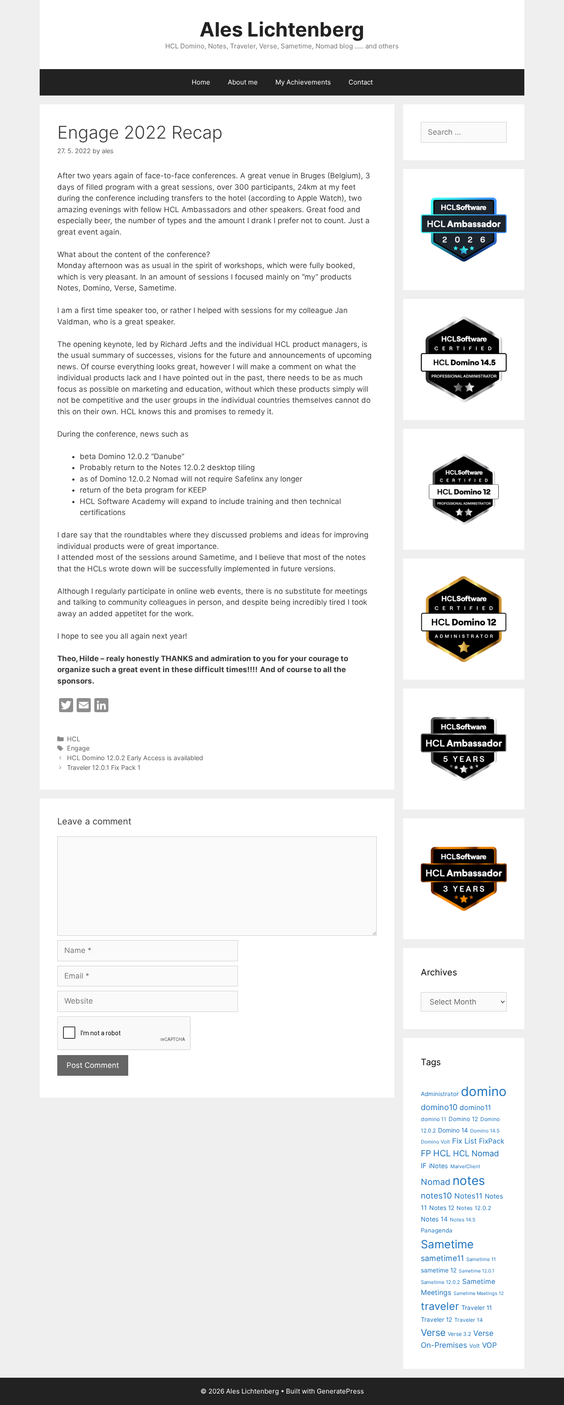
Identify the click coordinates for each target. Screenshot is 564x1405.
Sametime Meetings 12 (478, 1293)
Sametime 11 (481, 1259)
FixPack (492, 1141)
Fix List (464, 1141)
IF (424, 1166)
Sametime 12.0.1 (476, 1271)
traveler (440, 1306)
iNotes (438, 1166)
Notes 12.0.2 (473, 1208)
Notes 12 (441, 1207)
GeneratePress (340, 1391)
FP (426, 1153)
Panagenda (437, 1230)
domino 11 (433, 1119)
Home (201, 82)
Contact (361, 82)
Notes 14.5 (462, 1220)
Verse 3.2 (459, 1334)
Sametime (447, 1244)
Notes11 (468, 1196)
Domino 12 (463, 1118)
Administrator (440, 1093)
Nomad (435, 1182)
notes (469, 1180)
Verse (433, 1332)
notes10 (436, 1195)
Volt (474, 1345)
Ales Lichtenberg (282, 29)
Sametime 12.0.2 (440, 1282)
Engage (78, 748)
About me (243, 82)
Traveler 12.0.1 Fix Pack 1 (104, 767)
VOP (489, 1345)
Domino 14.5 (485, 1131)
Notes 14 (434, 1219)
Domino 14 (453, 1130)
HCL (73, 739)
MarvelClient (465, 1166)
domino (484, 1091)
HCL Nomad (476, 1153)
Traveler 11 (476, 1307)
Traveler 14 (468, 1320)
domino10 (439, 1107)
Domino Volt (435, 1142)
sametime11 (442, 1258)
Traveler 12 (436, 1319)
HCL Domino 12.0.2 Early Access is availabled (135, 757)
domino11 (475, 1107)
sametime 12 (438, 1270)
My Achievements (303, 82)
